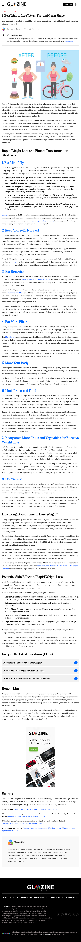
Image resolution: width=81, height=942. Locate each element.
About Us (14, 897)
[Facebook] (58, 914)
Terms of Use (26, 897)
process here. (69, 41)
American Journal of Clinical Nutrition (35, 279)
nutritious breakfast (15, 293)
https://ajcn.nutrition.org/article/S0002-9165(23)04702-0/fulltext (23, 823)
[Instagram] (77, 914)
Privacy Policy (40, 897)
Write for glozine (70, 897)
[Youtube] (73, 914)
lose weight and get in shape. (43, 221)
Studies (5, 215)
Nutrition (13, 11)
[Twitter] (62, 914)
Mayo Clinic (9, 337)
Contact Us (55, 897)
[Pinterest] (66, 914)
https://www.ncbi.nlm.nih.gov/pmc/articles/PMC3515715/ (26, 816)
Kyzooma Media (46, 934)
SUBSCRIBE (68, 4)
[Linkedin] (69, 914)
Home (5, 897)
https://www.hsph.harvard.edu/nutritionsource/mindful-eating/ (36, 809)
